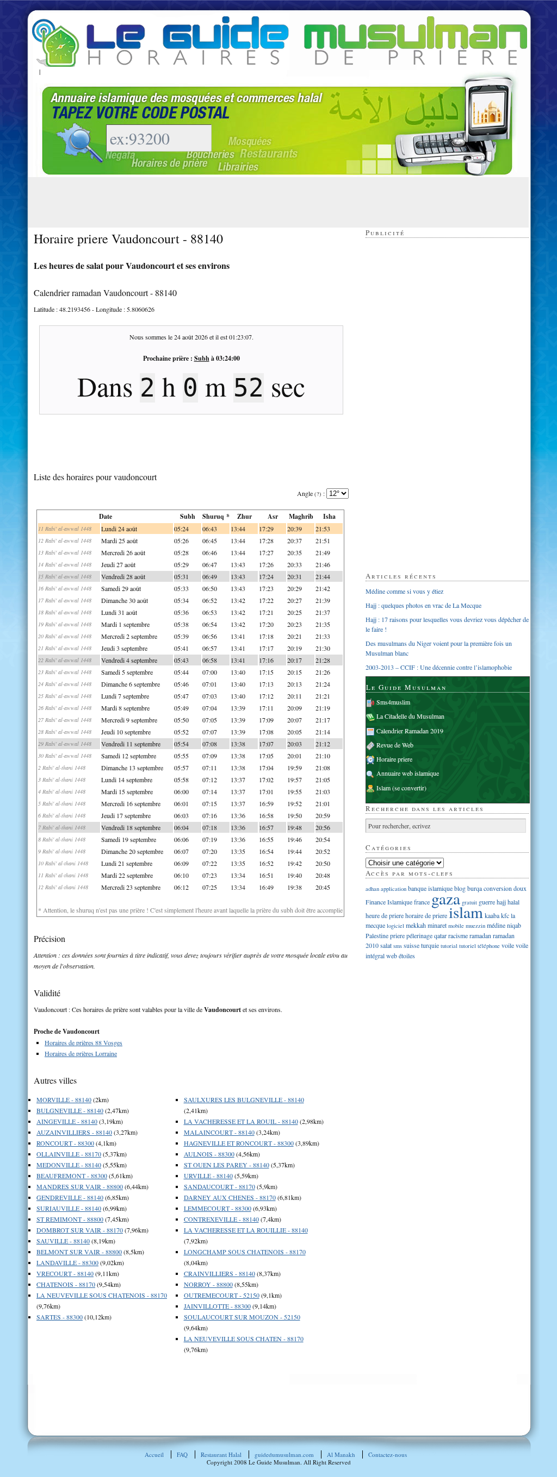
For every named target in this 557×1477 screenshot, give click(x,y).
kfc (505, 915)
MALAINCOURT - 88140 (219, 1132)
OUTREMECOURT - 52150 (221, 1295)
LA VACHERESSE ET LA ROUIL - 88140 (241, 1121)
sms (397, 946)
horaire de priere (426, 915)
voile (508, 945)
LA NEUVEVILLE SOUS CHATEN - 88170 (244, 1338)
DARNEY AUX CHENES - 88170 (230, 1197)
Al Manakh (341, 1454)
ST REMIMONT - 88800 (69, 1219)
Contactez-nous (387, 1454)
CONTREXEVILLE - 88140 (221, 1219)
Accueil (154, 1454)
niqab (514, 925)
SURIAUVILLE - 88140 (68, 1208)
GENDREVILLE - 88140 (69, 1197)
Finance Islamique (389, 901)
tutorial (449, 946)
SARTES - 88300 (59, 1316)
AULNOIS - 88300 (209, 1153)
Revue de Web (394, 744)
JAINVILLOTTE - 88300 (217, 1306)
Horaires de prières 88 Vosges (83, 1042)
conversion (498, 888)
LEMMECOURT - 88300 (217, 1208)
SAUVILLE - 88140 (63, 1240)
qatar (440, 935)
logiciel (395, 925)
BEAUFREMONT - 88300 (71, 1175)
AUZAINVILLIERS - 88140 (74, 1132)
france (422, 901)
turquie (430, 945)
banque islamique (430, 888)
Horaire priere (394, 759)
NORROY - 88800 (208, 1284)
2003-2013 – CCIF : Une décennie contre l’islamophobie (439, 667)
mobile (456, 925)
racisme (458, 935)
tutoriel (467, 946)
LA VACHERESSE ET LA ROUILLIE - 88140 (246, 1229)
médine (496, 925)
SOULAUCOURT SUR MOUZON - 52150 (242, 1316)
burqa (474, 888)
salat (386, 945)
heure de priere (385, 915)
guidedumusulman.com (284, 1454)
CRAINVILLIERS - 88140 (219, 1273)
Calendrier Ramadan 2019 (409, 730)
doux (520, 888)
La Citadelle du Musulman (410, 716)
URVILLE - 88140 (208, 1175)
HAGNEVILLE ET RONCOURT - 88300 (239, 1143)
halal (513, 901)
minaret (437, 925)
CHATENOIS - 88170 (65, 1284)
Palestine (377, 935)
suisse (411, 945)
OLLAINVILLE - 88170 (68, 1153)
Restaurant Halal (221, 1454)
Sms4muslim (393, 701)
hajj (501, 901)
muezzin (475, 925)
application (393, 889)
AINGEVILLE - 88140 (66, 1121)
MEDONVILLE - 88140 (68, 1164)
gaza (445, 898)
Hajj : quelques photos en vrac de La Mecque (423, 605)
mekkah (416, 925)
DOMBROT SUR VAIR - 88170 (79, 1229)
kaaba (492, 915)
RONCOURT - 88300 (65, 1143)
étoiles (407, 955)
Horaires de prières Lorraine (81, 1053)
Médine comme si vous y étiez (404, 591)
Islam (383, 787)
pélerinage (419, 935)
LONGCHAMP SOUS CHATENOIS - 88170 (245, 1251)
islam (466, 911)
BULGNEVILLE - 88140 (69, 1110)
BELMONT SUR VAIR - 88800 (79, 1251)
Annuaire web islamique (407, 773)
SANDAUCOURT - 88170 (219, 1186)
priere (397, 935)
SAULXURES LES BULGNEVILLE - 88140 (244, 1099)
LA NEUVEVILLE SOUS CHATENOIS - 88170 (101, 1295)
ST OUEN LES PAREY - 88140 (226, 1164)
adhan (372, 889)
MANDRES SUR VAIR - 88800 (79, 1186)
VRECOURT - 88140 (65, 1273)
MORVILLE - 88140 (63, 1099)
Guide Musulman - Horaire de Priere (279, 41)
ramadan (480, 935)
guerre (487, 901)
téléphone (489, 946)
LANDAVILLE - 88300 (67, 1262)
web (391, 955)
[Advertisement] (232, 201)
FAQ (182, 1454)
